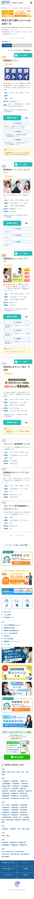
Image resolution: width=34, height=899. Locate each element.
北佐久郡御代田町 (15, 798)
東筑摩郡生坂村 (22, 842)
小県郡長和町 (13, 829)
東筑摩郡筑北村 (14, 845)
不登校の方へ (7, 636)
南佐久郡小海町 (5, 854)
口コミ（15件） (26, 83)
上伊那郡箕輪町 (15, 783)
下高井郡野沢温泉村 (7, 817)
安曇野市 (4, 772)
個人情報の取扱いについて (8, 869)
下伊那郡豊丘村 (5, 812)
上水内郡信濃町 (14, 788)
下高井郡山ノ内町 (17, 817)
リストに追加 (22, 55)
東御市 (28, 829)
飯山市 (13, 772)
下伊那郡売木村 (5, 807)
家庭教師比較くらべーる (7, 8)
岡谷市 (3, 774)
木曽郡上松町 (22, 788)
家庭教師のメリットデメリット (11, 641)
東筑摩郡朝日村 (13, 842)
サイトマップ (25, 862)
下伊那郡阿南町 (23, 805)
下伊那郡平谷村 (23, 812)
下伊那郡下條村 (23, 807)
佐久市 (3, 805)
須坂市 (3, 819)
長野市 (8, 835)
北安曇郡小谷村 (23, 793)
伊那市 (18, 772)
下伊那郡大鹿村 (14, 807)
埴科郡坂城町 (5, 842)
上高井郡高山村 (15, 786)
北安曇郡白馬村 (5, 796)
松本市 (3, 851)
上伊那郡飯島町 (5, 781)
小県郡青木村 (5, 829)
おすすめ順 (7, 45)
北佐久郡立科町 (5, 798)
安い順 (17, 45)
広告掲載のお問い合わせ (8, 862)
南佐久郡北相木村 (19, 851)
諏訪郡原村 (18, 819)
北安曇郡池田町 (14, 793)
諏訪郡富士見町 (25, 819)
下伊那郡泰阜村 (14, 815)
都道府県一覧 (16, 8)
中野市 (3, 835)
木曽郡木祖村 (28, 791)
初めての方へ (7, 612)
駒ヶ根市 (23, 798)
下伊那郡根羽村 (14, 812)
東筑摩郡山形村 (23, 845)
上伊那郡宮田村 (24, 783)
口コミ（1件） (24, 284)
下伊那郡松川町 (5, 815)
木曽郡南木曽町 (5, 793)
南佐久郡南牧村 (5, 856)
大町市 (27, 772)
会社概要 (25, 868)
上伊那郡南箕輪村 (6, 783)
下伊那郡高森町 (14, 810)
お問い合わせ (8, 875)
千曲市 (19, 829)
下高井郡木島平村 (23, 815)
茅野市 (23, 829)
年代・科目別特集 (8, 638)
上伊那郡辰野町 (14, 781)
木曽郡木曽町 (20, 791)
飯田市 (9, 772)
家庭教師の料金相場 (8, 628)
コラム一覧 (6, 644)
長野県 (21, 8)
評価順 (27, 45)
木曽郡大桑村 (13, 791)
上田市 (22, 772)
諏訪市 (3, 822)
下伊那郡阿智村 (14, 805)
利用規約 (25, 875)
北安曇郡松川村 (14, 796)
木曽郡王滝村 (5, 791)
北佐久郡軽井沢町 (23, 796)
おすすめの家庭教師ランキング (11, 625)
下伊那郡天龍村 (23, 810)
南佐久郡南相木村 (25, 854)
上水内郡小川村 (5, 788)
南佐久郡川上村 (10, 851)
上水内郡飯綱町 (24, 786)
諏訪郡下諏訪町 (10, 819)
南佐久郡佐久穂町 (15, 854)
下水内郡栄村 (26, 817)
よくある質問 (7, 614)
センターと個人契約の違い (10, 633)
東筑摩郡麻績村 (5, 845)
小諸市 (27, 798)
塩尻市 (8, 805)
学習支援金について (8, 617)
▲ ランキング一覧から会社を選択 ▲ (17, 545)
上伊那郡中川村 (23, 781)
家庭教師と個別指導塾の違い (11, 630)
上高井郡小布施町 (6, 786)
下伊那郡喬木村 (5, 810)
